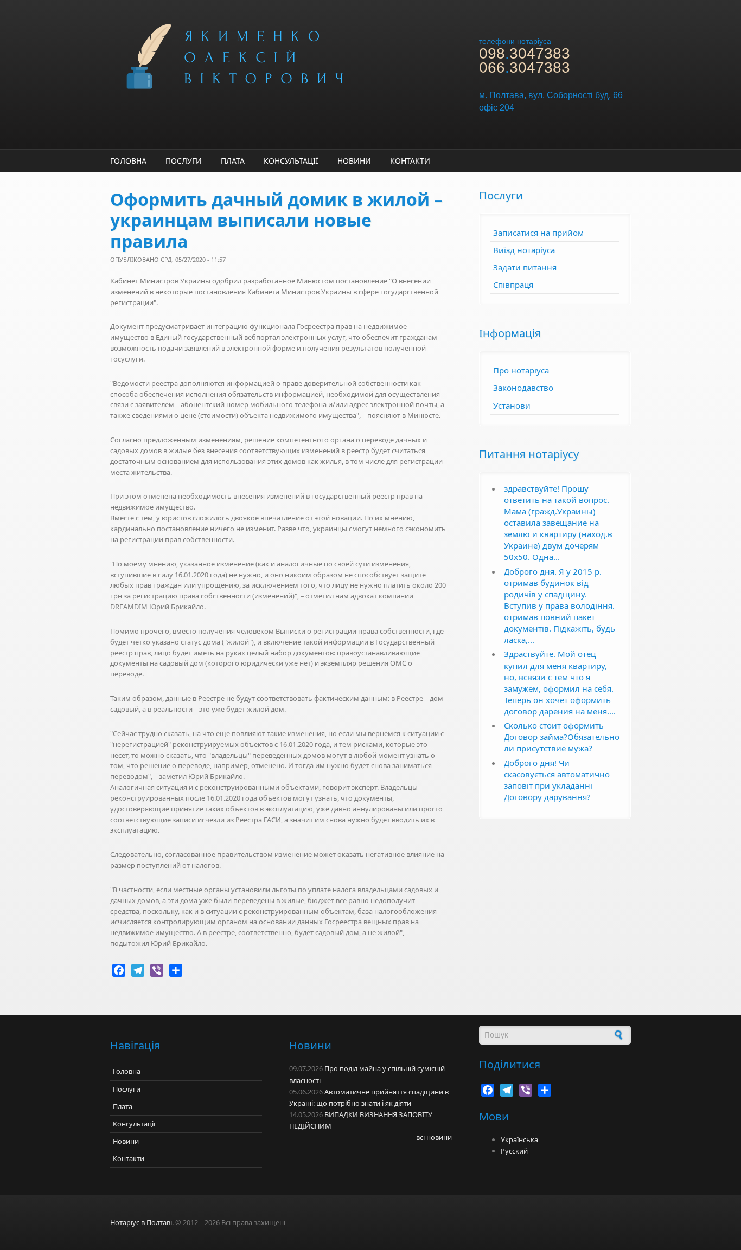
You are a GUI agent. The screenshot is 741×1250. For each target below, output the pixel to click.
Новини (354, 161)
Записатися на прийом (538, 232)
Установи (512, 405)
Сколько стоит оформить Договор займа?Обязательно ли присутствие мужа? (561, 736)
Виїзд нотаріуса (524, 249)
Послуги (183, 161)
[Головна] (278, 55)
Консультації (291, 161)
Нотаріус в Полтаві (141, 1222)
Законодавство (523, 387)
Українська (519, 1139)
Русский (514, 1151)
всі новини (434, 1137)
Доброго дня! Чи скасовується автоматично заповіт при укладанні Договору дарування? (557, 779)
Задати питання (525, 267)
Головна (128, 161)
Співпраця (513, 284)
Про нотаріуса (521, 370)
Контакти (410, 161)
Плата (233, 161)
